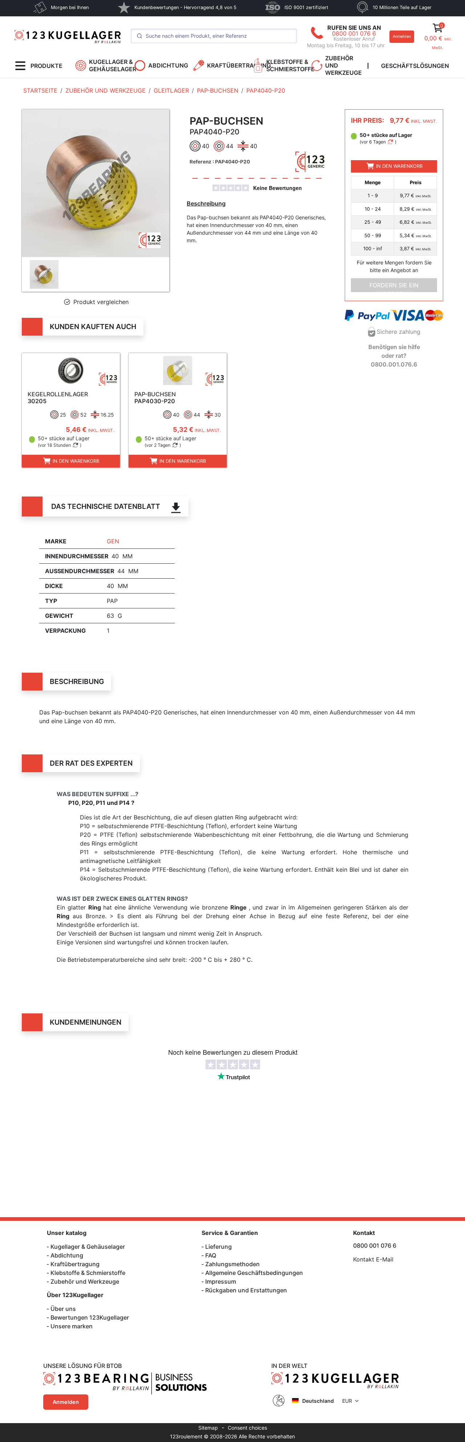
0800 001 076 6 (354, 33)
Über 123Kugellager (75, 1295)
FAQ (210, 1255)
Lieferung (218, 1246)
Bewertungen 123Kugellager (89, 1317)
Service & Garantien (230, 1232)
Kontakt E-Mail (373, 1259)
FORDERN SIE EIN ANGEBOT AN (393, 286)
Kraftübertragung (75, 1264)
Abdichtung (66, 1255)
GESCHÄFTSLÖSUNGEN (415, 65)
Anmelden (402, 36)
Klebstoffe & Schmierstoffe (87, 1272)
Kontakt (364, 1232)
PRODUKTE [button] (46, 65)
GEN (113, 541)
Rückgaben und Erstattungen (246, 1290)
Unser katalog (66, 1232)
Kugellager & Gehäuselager (87, 1246)
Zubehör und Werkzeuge (84, 1281)
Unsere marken (71, 1326)
